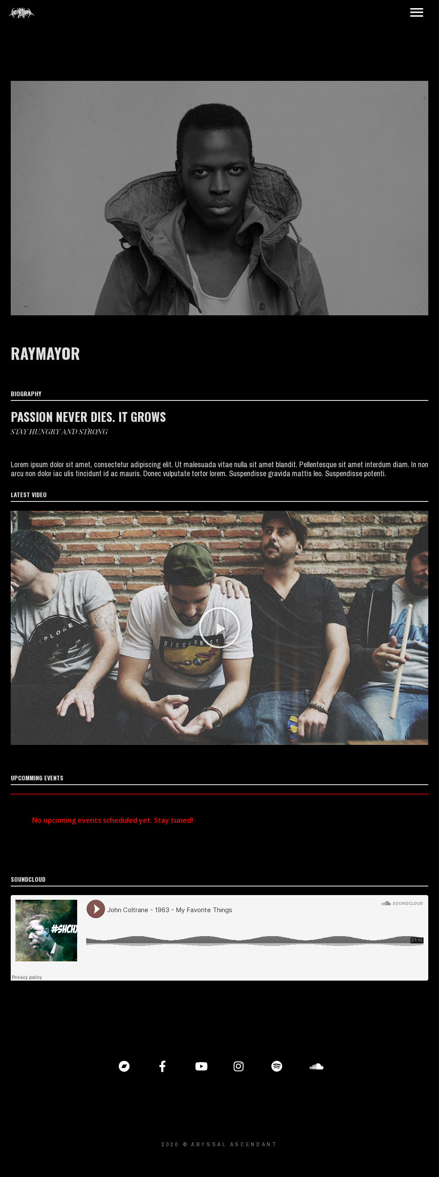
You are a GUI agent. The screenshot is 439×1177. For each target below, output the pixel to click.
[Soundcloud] (315, 1066)
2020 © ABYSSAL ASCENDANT (219, 1144)
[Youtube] (200, 1066)
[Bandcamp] (124, 1066)
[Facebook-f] (162, 1066)
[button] (219, 627)
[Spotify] (277, 1066)
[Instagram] (239, 1066)
